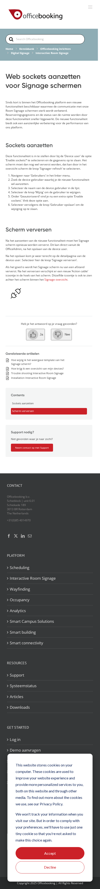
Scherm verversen (23, 411)
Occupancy (20, 599)
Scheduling (19, 567)
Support (17, 675)
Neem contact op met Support (32, 447)
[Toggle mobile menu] (90, 7)
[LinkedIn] (23, 536)
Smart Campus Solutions (32, 621)
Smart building (23, 632)
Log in (15, 739)
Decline (50, 867)
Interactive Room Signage (33, 578)
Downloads (20, 707)
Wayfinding (20, 589)
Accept (50, 853)
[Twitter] (16, 536)
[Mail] (30, 536)
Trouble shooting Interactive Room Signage (37, 373)
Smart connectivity (26, 642)
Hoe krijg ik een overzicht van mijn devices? (37, 368)
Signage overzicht (55, 280)
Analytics (18, 610)
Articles (16, 696)
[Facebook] (9, 536)
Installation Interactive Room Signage (33, 378)
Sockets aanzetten (23, 403)
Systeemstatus (23, 685)
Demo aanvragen (25, 750)
